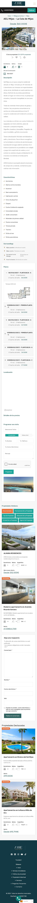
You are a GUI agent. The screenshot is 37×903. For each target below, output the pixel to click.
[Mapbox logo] (8, 410)
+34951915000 (8, 10)
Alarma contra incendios (13, 185)
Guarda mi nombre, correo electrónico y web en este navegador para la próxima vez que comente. (18, 709)
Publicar (31, 10)
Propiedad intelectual (19, 877)
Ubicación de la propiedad (24, 515)
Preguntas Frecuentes (19, 883)
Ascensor (9, 188)
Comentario (8, 650)
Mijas (27, 16)
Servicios (19, 880)
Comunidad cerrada (12, 211)
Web (5, 698)
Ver (19, 545)
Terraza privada (10, 226)
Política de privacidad (19, 874)
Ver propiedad (18, 749)
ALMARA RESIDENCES (12, 553)
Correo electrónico (10, 689)
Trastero (8, 230)
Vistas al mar (10, 233)
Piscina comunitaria (12, 222)
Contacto (19, 887)
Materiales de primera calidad (15, 218)
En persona (12, 435)
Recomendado (7, 511)
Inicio (9, 16)
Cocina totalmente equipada (14, 207)
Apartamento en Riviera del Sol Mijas (18, 757)
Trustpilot (18, 860)
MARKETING (23, 896)
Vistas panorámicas (12, 237)
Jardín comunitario (11, 215)
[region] (18, 393)
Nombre (7, 680)
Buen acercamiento (12, 192)
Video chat (25, 435)
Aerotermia (9, 181)
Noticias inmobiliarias (19, 871)
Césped (8, 203)
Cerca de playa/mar (12, 200)
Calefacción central (12, 196)
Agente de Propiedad (26, 520)
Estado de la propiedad (10, 520)
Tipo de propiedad (8, 515)
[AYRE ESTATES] (18, 5)
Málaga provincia (18, 16)
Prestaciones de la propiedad (23, 511)
